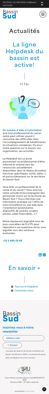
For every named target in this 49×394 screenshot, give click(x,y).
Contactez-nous (24, 291)
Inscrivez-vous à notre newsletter (18, 329)
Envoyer (13, 345)
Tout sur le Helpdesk (26, 287)
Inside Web (29, 391)
